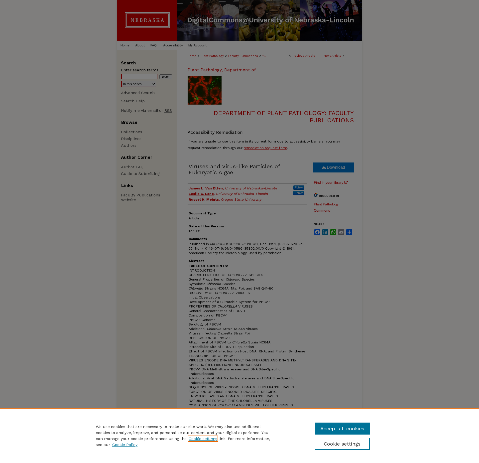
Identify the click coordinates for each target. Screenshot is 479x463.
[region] (239, 435)
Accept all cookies (342, 429)
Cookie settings (203, 438)
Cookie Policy (124, 444)
